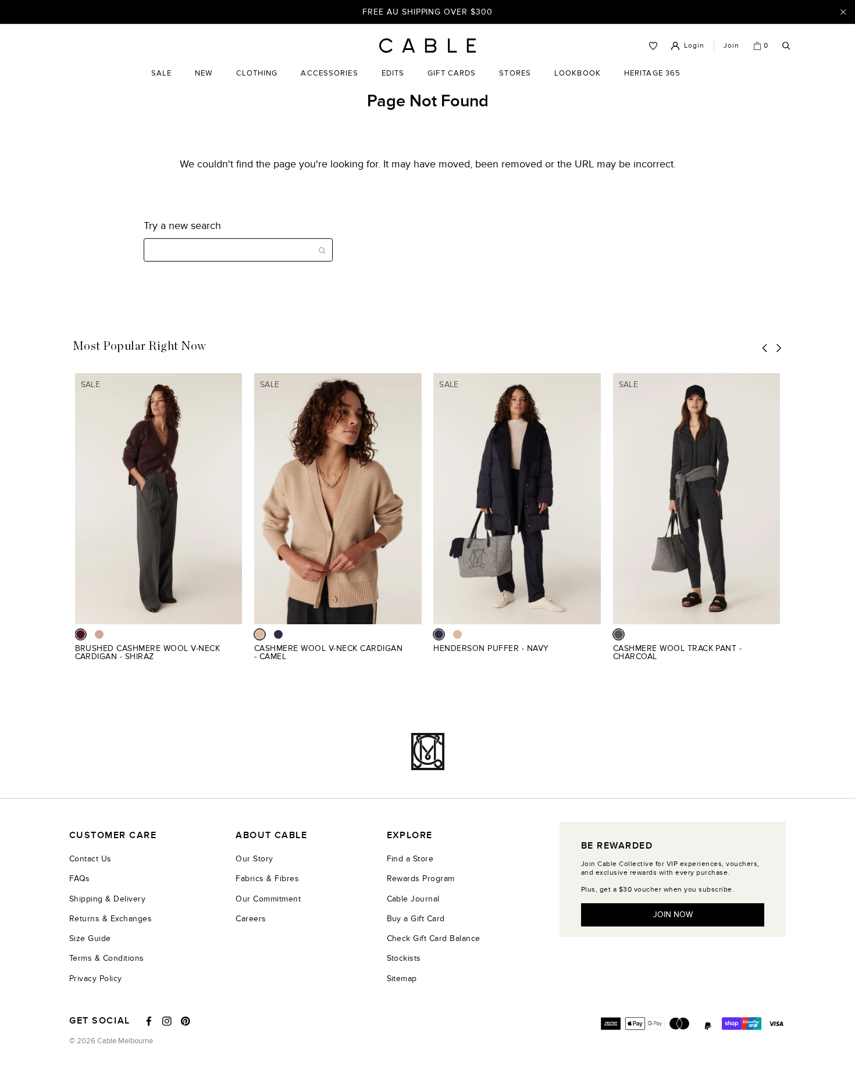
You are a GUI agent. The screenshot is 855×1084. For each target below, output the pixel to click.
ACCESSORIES (329, 82)
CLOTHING (257, 82)
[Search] (786, 46)
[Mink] (99, 634)
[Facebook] (149, 1021)
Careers (251, 919)
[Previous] (765, 348)
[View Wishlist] (653, 46)
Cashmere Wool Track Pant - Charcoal (677, 652)
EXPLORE (410, 835)
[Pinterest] (185, 1021)
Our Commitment (268, 899)
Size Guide (90, 938)
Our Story (254, 859)
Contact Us (90, 859)
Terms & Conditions (106, 958)
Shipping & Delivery (107, 899)
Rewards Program (421, 878)
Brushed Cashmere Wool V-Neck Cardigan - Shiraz (147, 652)
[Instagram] (167, 1021)
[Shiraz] (80, 634)
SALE (161, 82)
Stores (515, 82)
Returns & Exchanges (110, 919)
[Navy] (278, 634)
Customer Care (112, 835)
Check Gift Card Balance (433, 938)
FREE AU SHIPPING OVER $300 (427, 11)
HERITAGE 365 (652, 82)
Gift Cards (452, 82)
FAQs (79, 878)
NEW (203, 82)
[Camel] (259, 634)
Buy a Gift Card (416, 919)
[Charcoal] (618, 634)
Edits (393, 73)
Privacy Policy (95, 978)
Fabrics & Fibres (267, 878)
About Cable (271, 835)
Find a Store (410, 859)
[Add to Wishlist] (237, 654)
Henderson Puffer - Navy (490, 648)
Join (731, 45)
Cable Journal (413, 899)
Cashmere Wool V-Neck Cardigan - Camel (328, 652)
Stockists (404, 958)
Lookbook (577, 82)
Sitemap (402, 978)
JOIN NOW (673, 915)
